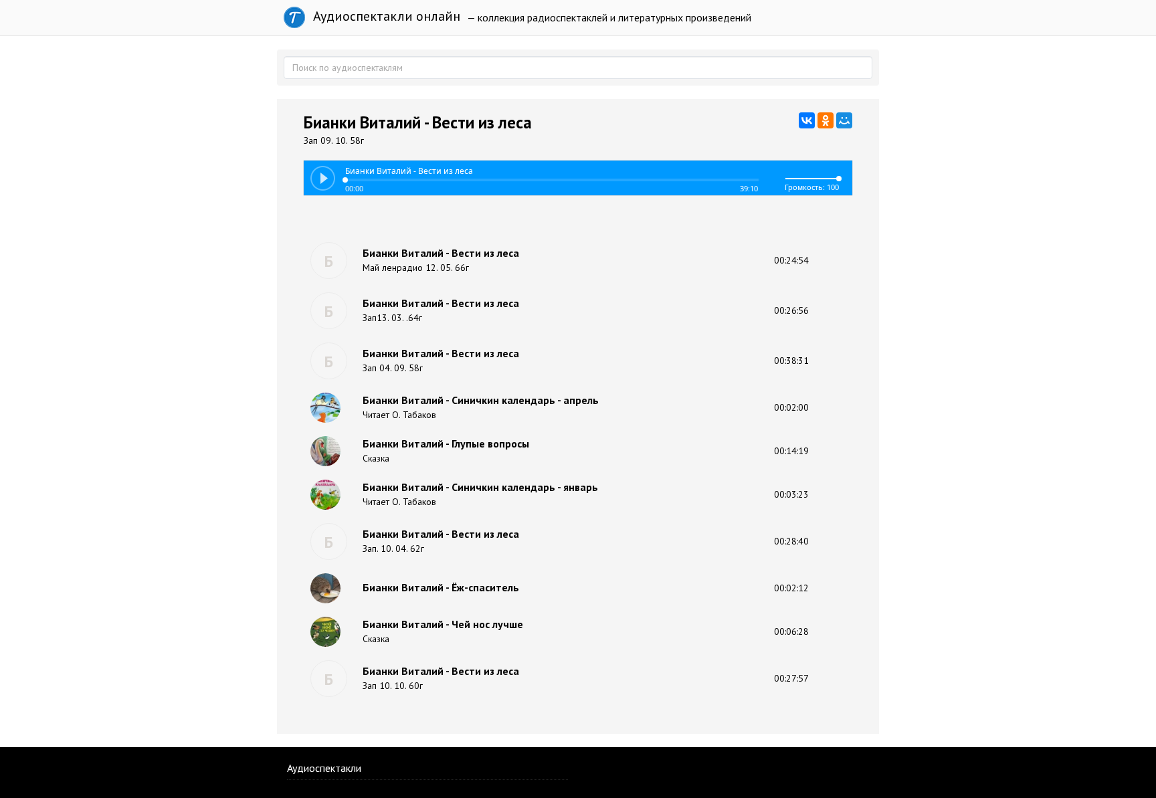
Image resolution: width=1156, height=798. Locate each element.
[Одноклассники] (825, 120)
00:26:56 (791, 310)
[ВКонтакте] (807, 120)
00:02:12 (791, 588)
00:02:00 (791, 407)
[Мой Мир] (844, 120)
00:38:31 (791, 361)
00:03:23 (791, 494)
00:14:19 (791, 451)
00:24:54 (791, 260)
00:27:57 (791, 678)
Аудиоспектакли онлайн (385, 16)
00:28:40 (791, 541)
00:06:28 (791, 631)
